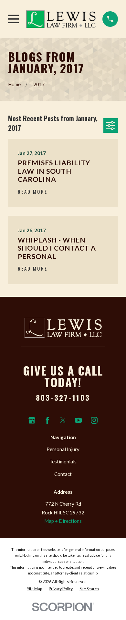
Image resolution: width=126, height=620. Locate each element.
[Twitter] (62, 420)
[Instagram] (94, 420)
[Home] (61, 19)
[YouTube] (78, 420)
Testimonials (63, 461)
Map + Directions (63, 521)
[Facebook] (47, 420)
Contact (63, 474)
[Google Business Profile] (31, 420)
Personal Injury (63, 449)
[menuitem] (34, 589)
